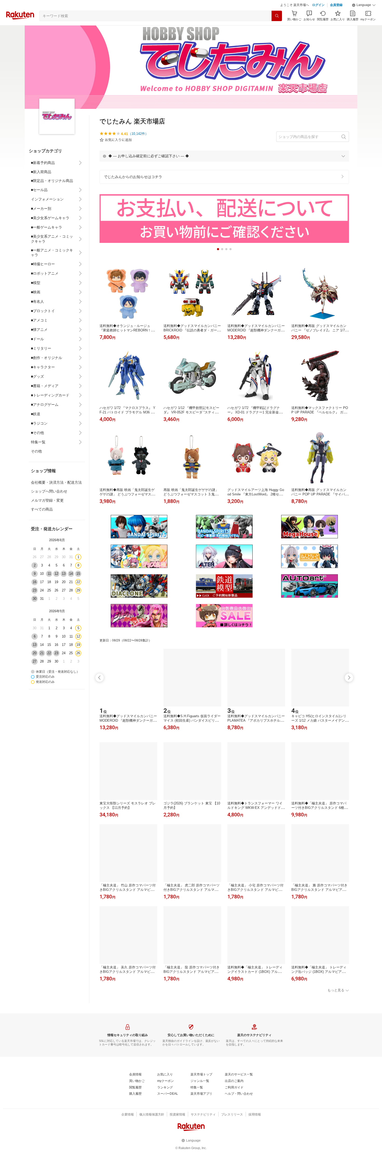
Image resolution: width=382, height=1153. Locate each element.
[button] (364, 5)
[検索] (277, 16)
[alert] (224, 155)
